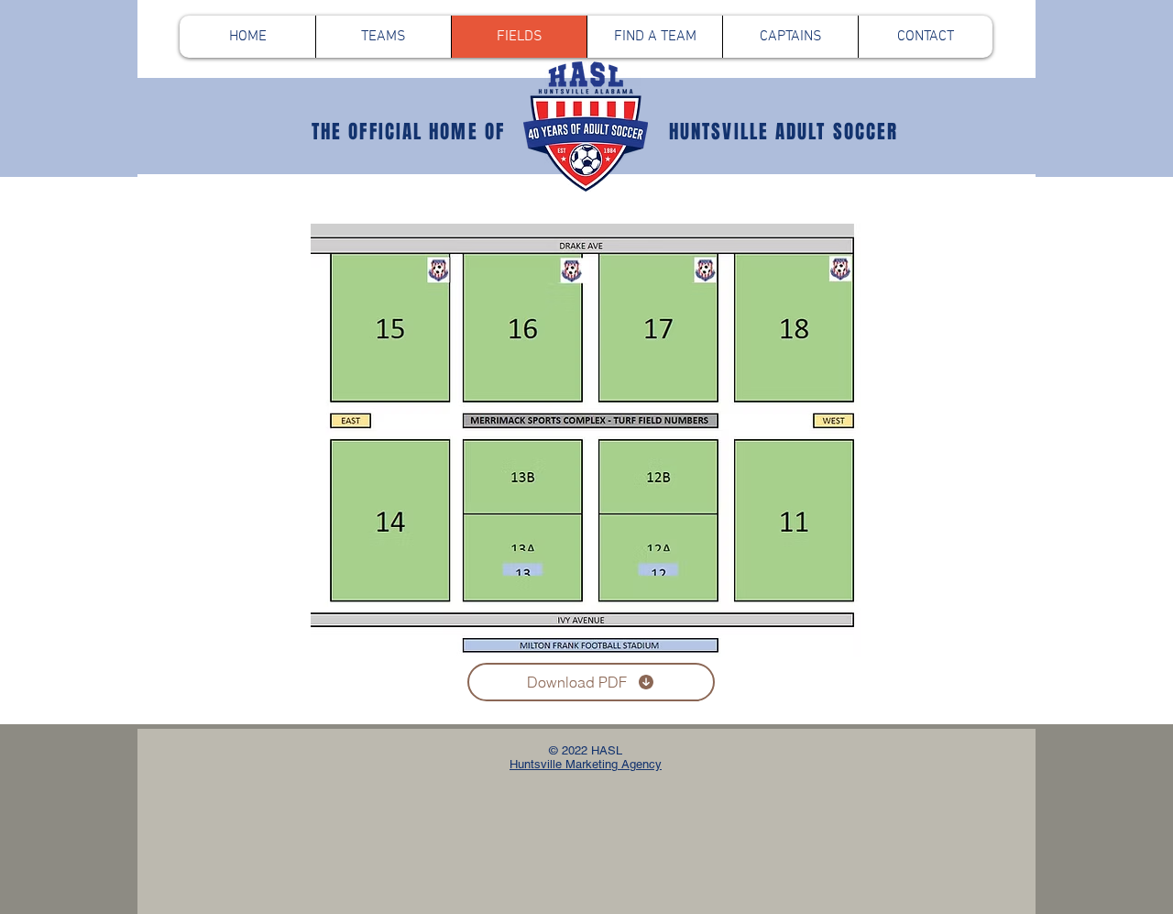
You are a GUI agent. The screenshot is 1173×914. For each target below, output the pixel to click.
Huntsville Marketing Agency (586, 764)
